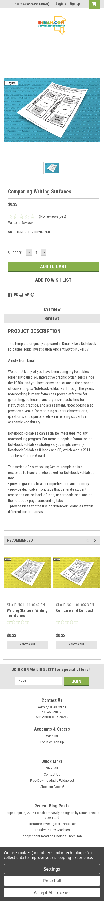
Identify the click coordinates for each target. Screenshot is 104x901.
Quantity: (15, 252)
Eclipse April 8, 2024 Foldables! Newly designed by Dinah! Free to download (52, 815)
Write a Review (20, 222)
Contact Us (52, 774)
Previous (88, 540)
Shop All (52, 768)
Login (59, 4)
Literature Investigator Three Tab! (52, 824)
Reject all (52, 881)
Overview (52, 309)
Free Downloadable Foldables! (52, 781)
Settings (52, 869)
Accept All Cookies (52, 892)
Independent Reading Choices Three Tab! (52, 836)
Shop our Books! (52, 787)
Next (96, 540)
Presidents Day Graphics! (52, 830)
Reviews (52, 318)
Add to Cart (27, 644)
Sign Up (74, 4)
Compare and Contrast (74, 610)
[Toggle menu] (7, 7)
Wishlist (52, 736)
